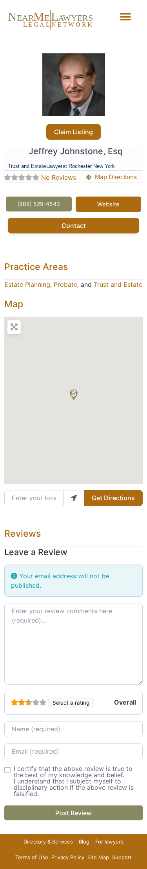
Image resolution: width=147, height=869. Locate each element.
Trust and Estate (118, 284)
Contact (74, 226)
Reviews (22, 533)
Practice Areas (36, 266)
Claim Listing (73, 132)
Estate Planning (27, 284)
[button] (125, 17)
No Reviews (58, 177)
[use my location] (73, 498)
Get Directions (113, 498)
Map (13, 304)
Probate (65, 284)
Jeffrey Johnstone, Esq (76, 151)
